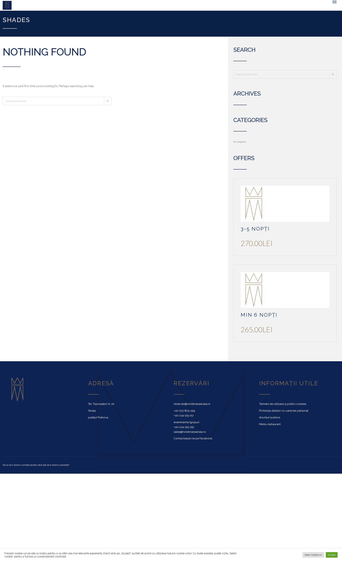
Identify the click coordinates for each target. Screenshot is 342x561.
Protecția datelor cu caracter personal (283, 412)
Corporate (120, 8)
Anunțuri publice (269, 419)
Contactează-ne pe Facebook (193, 440)
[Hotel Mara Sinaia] (28, 6)
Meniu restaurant (270, 426)
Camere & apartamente (82, 8)
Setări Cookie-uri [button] (313, 555)
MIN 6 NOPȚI (259, 317)
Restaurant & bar (175, 8)
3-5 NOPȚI (255, 230)
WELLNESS (142, 8)
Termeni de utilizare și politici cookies (282, 405)
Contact (222, 8)
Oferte (205, 8)
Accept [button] (331, 555)
